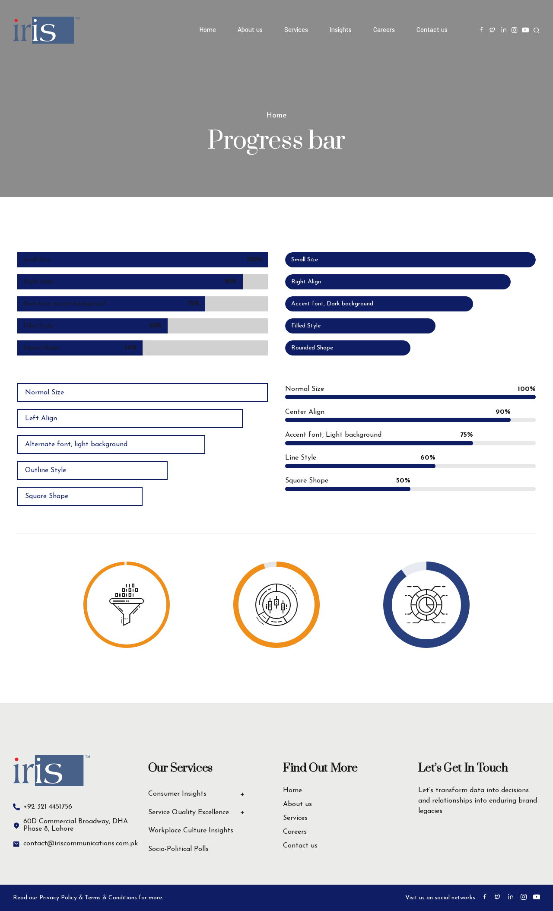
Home (207, 30)
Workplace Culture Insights (190, 830)
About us (250, 30)
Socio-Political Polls (178, 849)
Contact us (432, 30)
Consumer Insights (177, 793)
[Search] (536, 30)
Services (295, 818)
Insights (341, 30)
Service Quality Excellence (188, 812)
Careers (384, 30)
